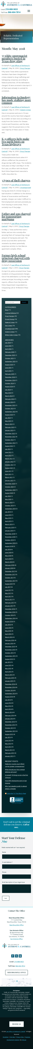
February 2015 (9, 678)
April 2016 (8, 634)
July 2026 (8, 343)
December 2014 (10, 684)
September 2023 (10, 412)
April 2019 (8, 521)
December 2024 (10, 377)
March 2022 (9, 459)
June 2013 (8, 740)
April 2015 (8, 672)
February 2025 (9, 374)
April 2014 (8, 709)
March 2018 (9, 562)
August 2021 (9, 468)
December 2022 (10, 433)
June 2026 (8, 346)
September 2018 (10, 543)
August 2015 (9, 659)
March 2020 (9, 502)
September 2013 (10, 731)
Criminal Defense (10, 313)
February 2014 (9, 715)
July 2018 (8, 549)
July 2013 (8, 737)
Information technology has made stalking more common (16, 99)
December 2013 (10, 722)
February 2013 (9, 753)
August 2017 (9, 584)
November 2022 (10, 437)
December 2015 (10, 646)
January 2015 (9, 681)
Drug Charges (25, 68)
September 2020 (10, 490)
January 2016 (9, 643)
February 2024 (9, 399)
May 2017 (8, 593)
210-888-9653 (11, 9)
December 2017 (10, 571)
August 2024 (9, 386)
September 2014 (10, 693)
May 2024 (8, 393)
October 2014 (9, 690)
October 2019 (9, 505)
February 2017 (9, 603)
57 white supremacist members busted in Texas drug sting (14, 58)
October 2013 (9, 728)
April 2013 (8, 747)
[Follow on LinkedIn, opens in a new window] (20, 955)
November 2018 (10, 537)
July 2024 (8, 390)
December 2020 (10, 484)
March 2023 (9, 424)
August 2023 (9, 415)
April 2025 (8, 371)
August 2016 (9, 621)
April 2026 (8, 349)
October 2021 (9, 465)
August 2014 (9, 697)
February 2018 (9, 565)
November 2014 (10, 687)
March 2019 (9, 524)
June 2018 (8, 552)
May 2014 (8, 706)
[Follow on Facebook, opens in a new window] (12, 955)
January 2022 (9, 462)
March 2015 (9, 675)
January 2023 (9, 430)
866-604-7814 (14, 12)
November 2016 (10, 612)
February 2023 (9, 427)
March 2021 (9, 477)
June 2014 (8, 703)
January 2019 (9, 531)
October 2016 (9, 615)
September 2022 (10, 443)
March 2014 (9, 712)
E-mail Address (7, 862)
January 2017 (9, 606)
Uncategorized (25, 188)
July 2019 (8, 512)
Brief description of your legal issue (13, 882)
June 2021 (8, 471)
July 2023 (8, 418)
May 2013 (8, 744)
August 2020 (9, 493)
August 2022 (9, 446)
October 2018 (9, 540)
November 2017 (10, 574)
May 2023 (8, 421)
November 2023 (10, 405)
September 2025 (10, 361)
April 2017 (8, 596)
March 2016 (9, 637)
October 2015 (9, 653)
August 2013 (9, 734)
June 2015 (8, 665)
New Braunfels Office (16, 925)
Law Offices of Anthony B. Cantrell (15, 1031)
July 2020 (8, 496)
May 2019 (8, 518)
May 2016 (8, 631)
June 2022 (8, 452)
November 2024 (10, 380)
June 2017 (8, 590)
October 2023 (9, 408)
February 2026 (9, 352)
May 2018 (8, 556)
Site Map (12, 1037)
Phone (4, 872)
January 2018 (9, 568)
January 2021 (9, 480)
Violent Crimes (25, 110)
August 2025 (9, 365)
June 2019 (8, 515)
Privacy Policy (20, 1037)
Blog (6, 310)
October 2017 (9, 578)
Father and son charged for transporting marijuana (16, 216)
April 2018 (8, 559)
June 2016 (8, 628)
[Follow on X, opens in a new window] (16, 955)
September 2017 (10, 581)
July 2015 (8, 662)
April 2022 (8, 455)
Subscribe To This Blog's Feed (16, 793)
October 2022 (9, 440)
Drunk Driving (9, 319)
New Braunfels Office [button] (16, 972)
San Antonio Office (16, 939)
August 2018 (9, 546)
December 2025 (10, 355)
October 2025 (9, 358)
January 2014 (9, 719)
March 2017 (9, 599)
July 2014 (8, 700)
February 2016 (9, 640)
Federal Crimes (9, 322)
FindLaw (24, 1040)
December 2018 (10, 534)
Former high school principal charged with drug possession (16, 257)
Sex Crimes (8, 326)
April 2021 (8, 474)
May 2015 (8, 668)
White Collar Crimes (11, 335)
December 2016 (10, 609)
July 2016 (8, 625)
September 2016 (10, 618)
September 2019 (10, 509)
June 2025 (8, 368)
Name (4, 852)
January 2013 (9, 756)
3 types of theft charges (16, 180)
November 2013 (10, 725)
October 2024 (9, 383)
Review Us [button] (16, 1024)
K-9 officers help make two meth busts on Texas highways (15, 141)
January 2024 (9, 402)
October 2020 (9, 487)
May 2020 (8, 499)
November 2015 (10, 650)
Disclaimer (6, 1037)
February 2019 (9, 527)
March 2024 (9, 396)
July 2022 (8, 449)
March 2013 (9, 750)
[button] (29, 11)
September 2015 (10, 656)
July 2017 (8, 587)
